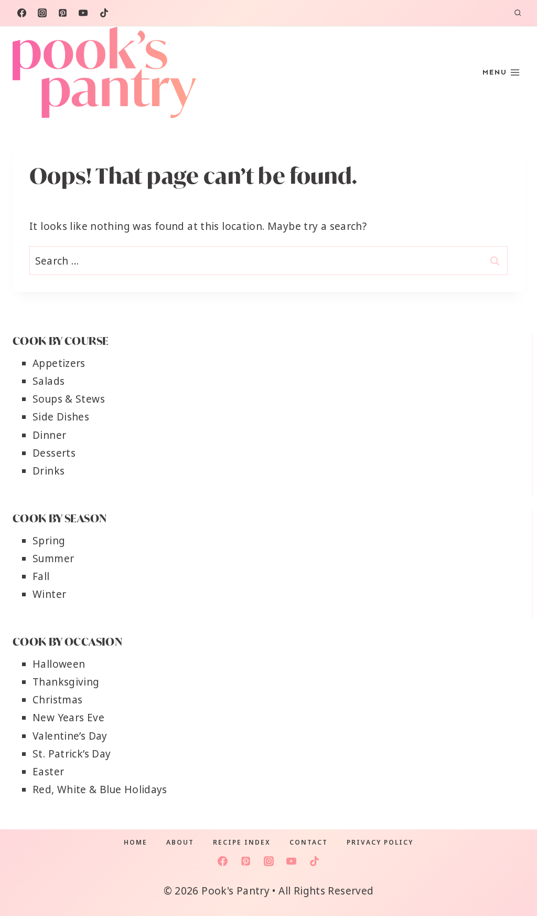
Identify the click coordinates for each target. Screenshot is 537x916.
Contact (308, 842)
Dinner (49, 435)
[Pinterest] (63, 13)
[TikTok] (104, 13)
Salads (49, 381)
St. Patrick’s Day (72, 754)
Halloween (59, 664)
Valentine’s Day (70, 736)
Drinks (49, 471)
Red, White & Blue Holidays (100, 789)
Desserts (54, 453)
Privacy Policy (380, 842)
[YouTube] (83, 13)
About (180, 842)
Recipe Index (242, 842)
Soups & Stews (69, 399)
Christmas (57, 700)
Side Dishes (61, 417)
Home (135, 842)
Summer (53, 558)
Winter (49, 594)
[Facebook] (21, 13)
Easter (48, 771)
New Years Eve (68, 717)
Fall (41, 576)
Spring (49, 541)
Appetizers (59, 363)
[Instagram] (42, 13)
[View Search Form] (517, 13)
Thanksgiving (66, 682)
